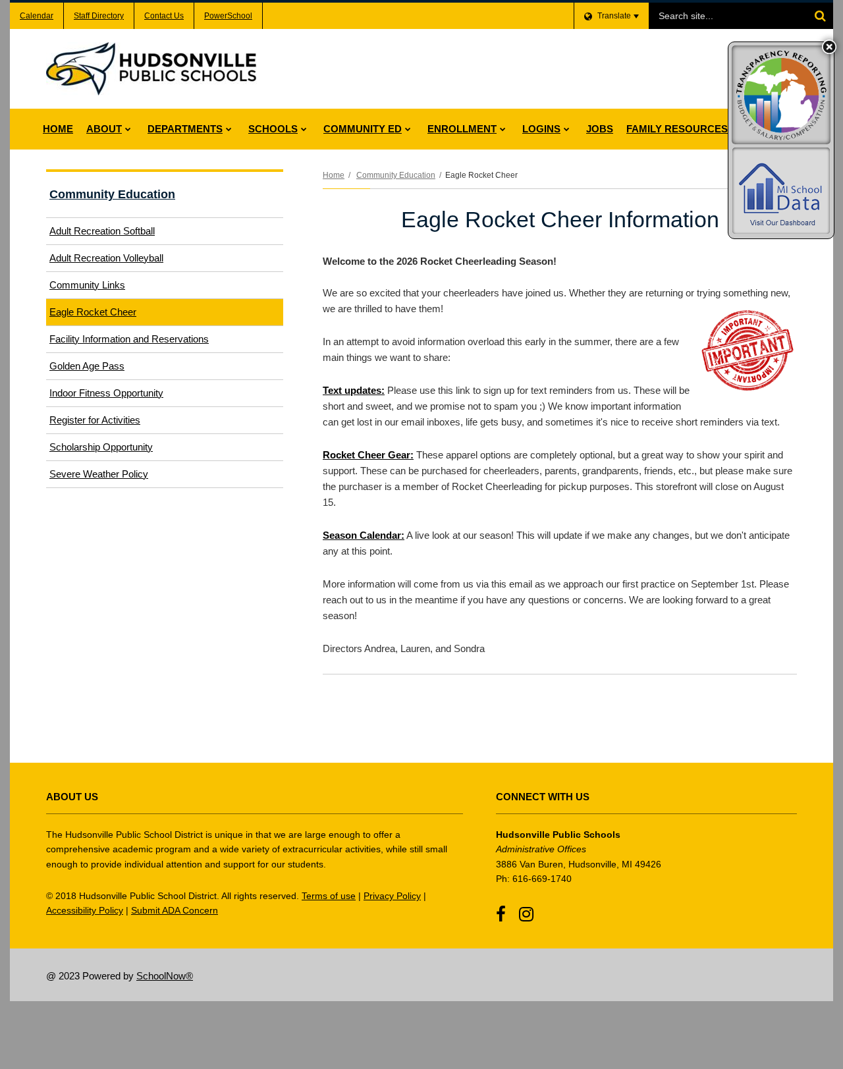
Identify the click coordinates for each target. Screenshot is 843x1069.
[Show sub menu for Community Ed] (408, 129)
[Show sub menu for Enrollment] (503, 129)
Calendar (36, 15)
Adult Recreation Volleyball (106, 257)
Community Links (87, 284)
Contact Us (164, 15)
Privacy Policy (392, 896)
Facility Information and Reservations (146, 342)
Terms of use (329, 896)
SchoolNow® (164, 975)
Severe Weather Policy (98, 474)
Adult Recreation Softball (102, 230)
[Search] (820, 16)
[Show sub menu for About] (128, 129)
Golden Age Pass (86, 365)
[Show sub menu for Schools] (304, 129)
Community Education (395, 175)
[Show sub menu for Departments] (229, 129)
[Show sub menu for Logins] (567, 129)
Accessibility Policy (84, 910)
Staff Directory (99, 15)
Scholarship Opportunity (101, 446)
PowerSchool (228, 15)
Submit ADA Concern (174, 910)
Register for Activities (94, 419)
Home (333, 175)
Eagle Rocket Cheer (92, 311)
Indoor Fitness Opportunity (106, 392)
